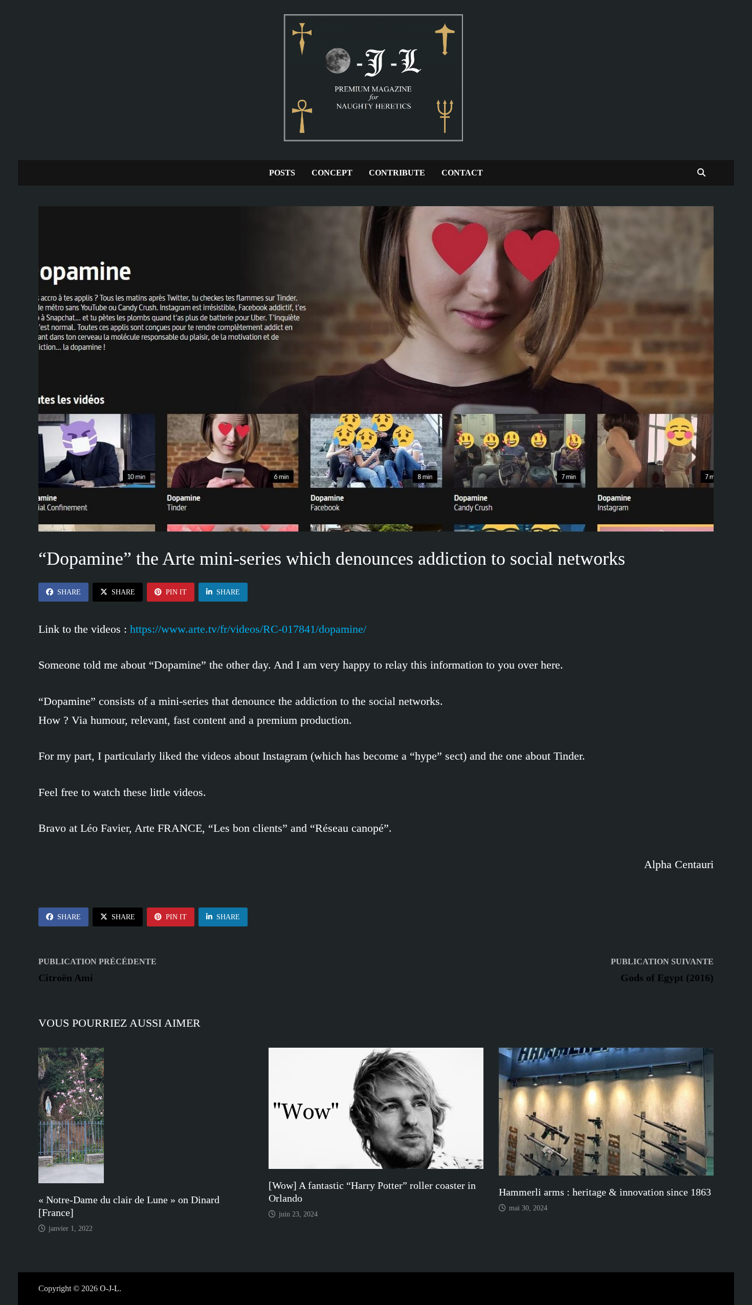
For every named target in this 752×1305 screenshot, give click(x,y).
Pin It (176, 592)
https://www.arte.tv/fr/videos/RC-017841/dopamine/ (248, 629)
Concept (332, 172)
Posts (282, 172)
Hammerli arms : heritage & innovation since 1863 (605, 1192)
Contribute (397, 172)
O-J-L (109, 1288)
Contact (462, 172)
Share (69, 592)
